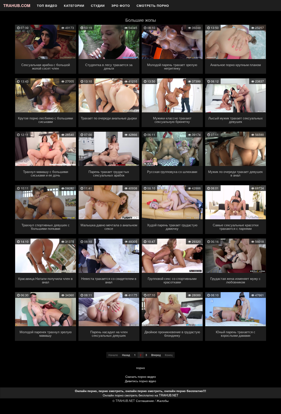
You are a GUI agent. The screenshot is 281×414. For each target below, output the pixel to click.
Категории (74, 5)
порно (140, 367)
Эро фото (120, 5)
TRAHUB (16, 5)
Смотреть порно (153, 5)
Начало (113, 355)
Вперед (156, 355)
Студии (98, 5)
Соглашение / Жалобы (152, 400)
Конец (169, 355)
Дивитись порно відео (140, 381)
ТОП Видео (47, 5)
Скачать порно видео (140, 376)
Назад (126, 355)
